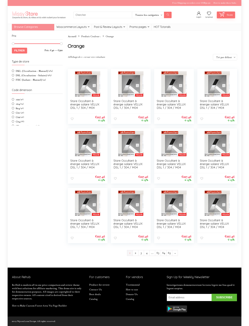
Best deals (95, 294)
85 (169, 253)
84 (163, 253)
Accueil (72, 36)
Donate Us (132, 294)
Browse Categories (26, 27)
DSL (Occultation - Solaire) (31, 75)
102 (18, 99)
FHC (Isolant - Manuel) (29, 79)
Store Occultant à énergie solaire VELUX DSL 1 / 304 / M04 (84, 104)
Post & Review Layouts (108, 27)
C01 (18, 112)
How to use (132, 289)
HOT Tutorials (162, 27)
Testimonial (133, 284)
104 (18, 103)
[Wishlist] (209, 13)
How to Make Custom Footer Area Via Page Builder (39, 305)
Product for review (99, 284)
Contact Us (95, 289)
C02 (18, 117)
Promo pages (138, 27)
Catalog (93, 299)
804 (18, 108)
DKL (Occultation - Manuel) (32, 71)
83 (158, 253)
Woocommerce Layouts (71, 27)
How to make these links (224, 3)
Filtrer (19, 50)
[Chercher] (168, 15)
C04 (18, 121)
